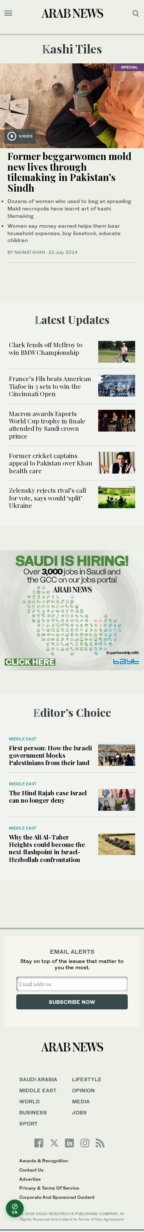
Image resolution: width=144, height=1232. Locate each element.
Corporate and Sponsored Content (57, 1197)
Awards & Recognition (43, 1160)
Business (33, 1112)
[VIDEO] (72, 105)
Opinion (83, 1090)
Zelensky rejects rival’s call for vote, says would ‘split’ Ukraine (47, 497)
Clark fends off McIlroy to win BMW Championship (45, 348)
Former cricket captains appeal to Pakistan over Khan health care (50, 463)
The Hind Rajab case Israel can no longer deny (48, 796)
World (29, 1101)
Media (81, 1101)
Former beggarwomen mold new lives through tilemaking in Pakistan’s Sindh (69, 172)
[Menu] (8, 13)
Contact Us (31, 1170)
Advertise (30, 1179)
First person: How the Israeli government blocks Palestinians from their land (50, 755)
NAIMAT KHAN (29, 252)
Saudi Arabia (38, 1079)
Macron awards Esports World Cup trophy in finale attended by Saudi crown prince (47, 424)
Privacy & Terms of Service (49, 1188)
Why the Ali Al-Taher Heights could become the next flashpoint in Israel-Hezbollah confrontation (47, 848)
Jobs (79, 1112)
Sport (28, 1123)
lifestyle (87, 1079)
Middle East (23, 738)
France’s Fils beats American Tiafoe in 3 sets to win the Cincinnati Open (50, 386)
